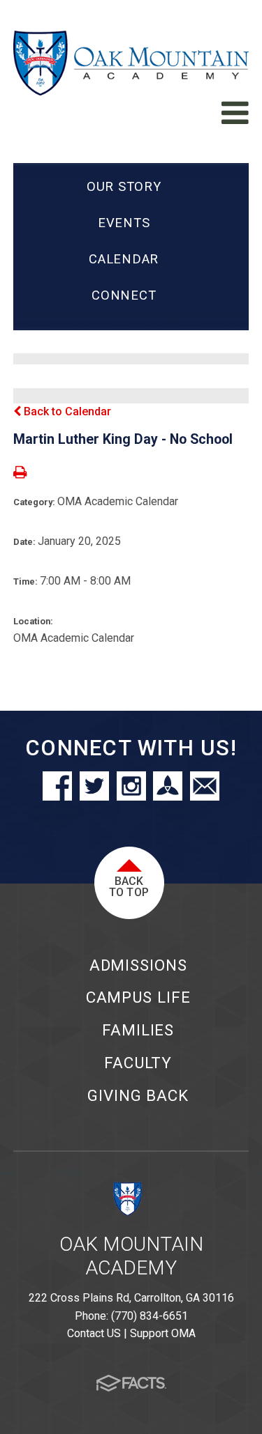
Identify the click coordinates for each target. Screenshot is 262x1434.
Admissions (138, 965)
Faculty (138, 1063)
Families (138, 1030)
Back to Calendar (66, 411)
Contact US (94, 1333)
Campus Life (138, 997)
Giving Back (138, 1095)
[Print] (20, 473)
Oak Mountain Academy (131, 1256)
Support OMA (163, 1333)
